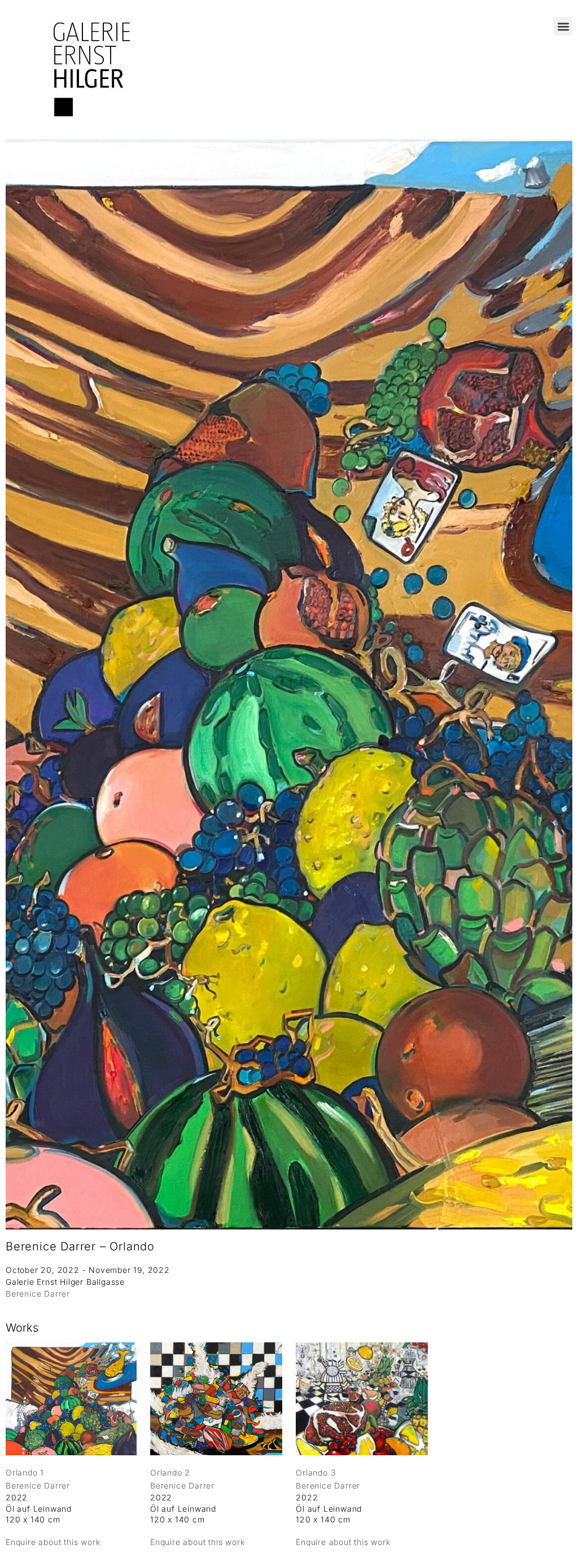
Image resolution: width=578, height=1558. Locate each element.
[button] (563, 26)
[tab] (22, 1328)
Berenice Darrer (38, 1293)
